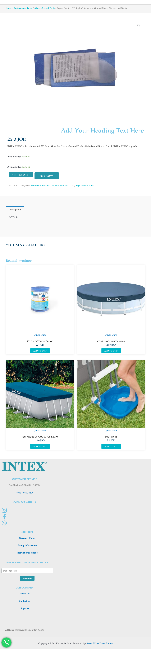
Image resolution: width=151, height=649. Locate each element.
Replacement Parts (23, 7)
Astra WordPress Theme (99, 643)
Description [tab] (15, 209)
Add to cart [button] (40, 350)
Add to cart (21, 174)
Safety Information (27, 545)
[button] (138, 25)
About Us (24, 593)
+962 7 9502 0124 (24, 492)
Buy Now (46, 175)
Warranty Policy (27, 538)
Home (9, 7)
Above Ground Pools (44, 7)
